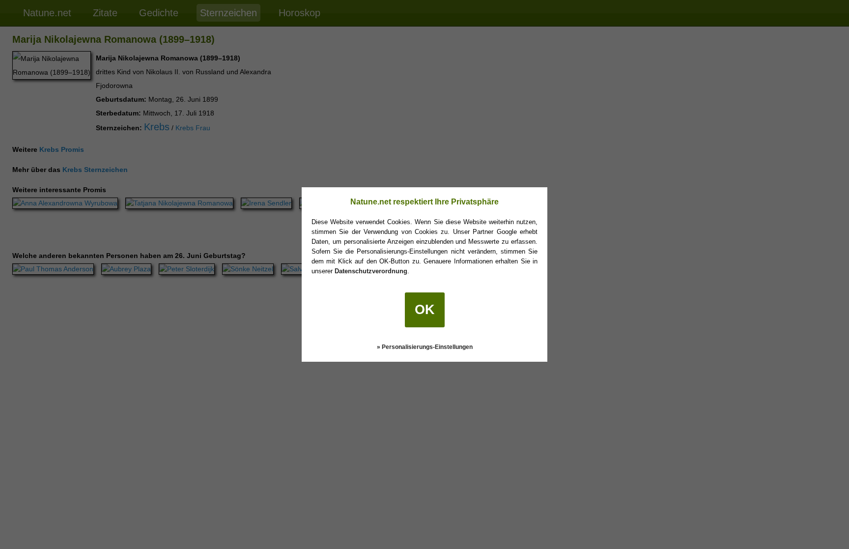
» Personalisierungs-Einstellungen (425, 347)
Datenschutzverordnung (371, 271)
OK (425, 309)
